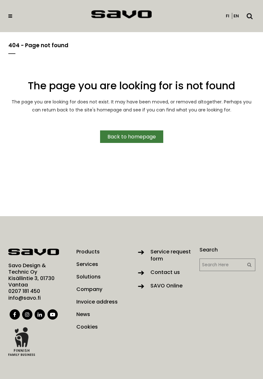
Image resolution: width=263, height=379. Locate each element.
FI (227, 16)
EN (236, 16)
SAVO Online (166, 285)
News (83, 314)
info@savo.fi (24, 298)
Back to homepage (131, 136)
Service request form (170, 255)
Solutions (88, 276)
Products (88, 251)
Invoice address (97, 301)
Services (87, 264)
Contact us (165, 272)
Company (89, 289)
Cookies (87, 327)
